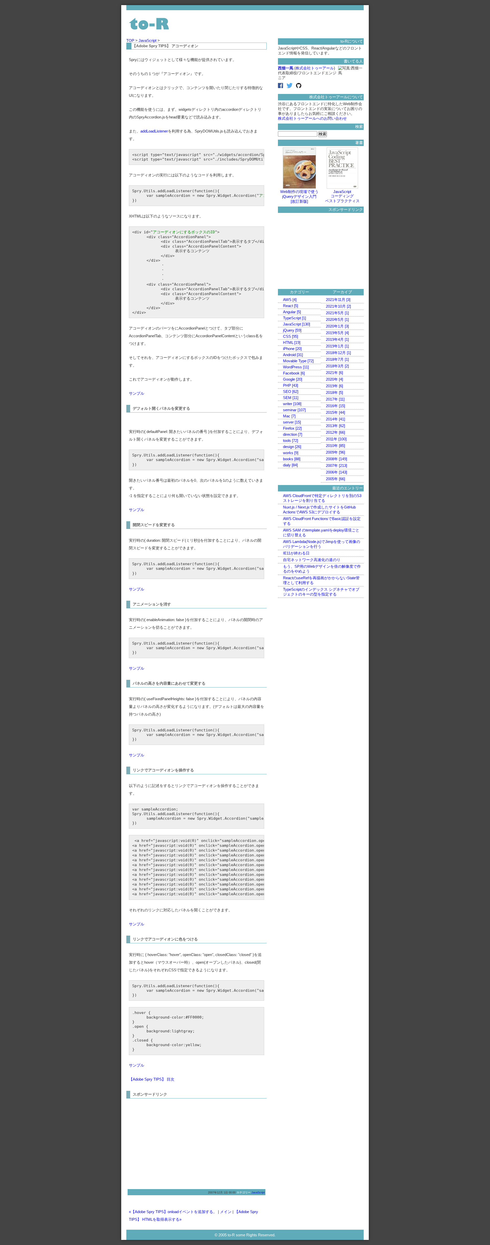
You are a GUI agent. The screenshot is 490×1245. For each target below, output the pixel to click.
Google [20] (292, 379)
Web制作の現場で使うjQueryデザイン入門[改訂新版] (299, 196)
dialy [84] (290, 465)
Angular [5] (292, 312)
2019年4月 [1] (337, 339)
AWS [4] (290, 299)
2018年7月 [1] (337, 359)
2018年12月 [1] (338, 352)
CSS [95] (290, 336)
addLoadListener (154, 131)
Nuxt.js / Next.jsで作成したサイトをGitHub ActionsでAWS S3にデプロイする (319, 509)
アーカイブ (342, 292)
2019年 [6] (334, 386)
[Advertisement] (172, 1142)
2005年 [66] (335, 479)
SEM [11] (290, 397)
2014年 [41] (335, 419)
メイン (225, 1212)
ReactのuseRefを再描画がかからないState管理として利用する (321, 580)
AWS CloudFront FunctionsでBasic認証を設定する (322, 521)
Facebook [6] (294, 373)
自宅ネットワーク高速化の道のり (311, 560)
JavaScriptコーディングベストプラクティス (342, 196)
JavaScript (148, 40)
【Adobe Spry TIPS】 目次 (151, 1079)
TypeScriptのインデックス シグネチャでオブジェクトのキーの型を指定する (321, 591)
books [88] (291, 459)
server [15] (292, 422)
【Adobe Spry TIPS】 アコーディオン (165, 46)
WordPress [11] (296, 367)
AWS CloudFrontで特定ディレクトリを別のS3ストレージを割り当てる (322, 498)
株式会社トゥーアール (315, 68)
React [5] (290, 306)
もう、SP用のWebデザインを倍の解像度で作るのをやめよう (322, 568)
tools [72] (290, 440)
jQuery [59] (292, 330)
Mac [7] (289, 416)
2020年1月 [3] (337, 326)
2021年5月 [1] (337, 313)
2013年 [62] (335, 426)
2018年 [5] (334, 392)
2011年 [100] (336, 439)
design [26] (292, 446)
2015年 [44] (335, 412)
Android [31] (293, 355)
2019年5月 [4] (337, 333)
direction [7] (292, 434)
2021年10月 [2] (338, 306)
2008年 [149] (336, 459)
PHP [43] (290, 385)
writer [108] (292, 404)
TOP (130, 40)
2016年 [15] (335, 406)
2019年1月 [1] (337, 346)
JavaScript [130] (296, 324)
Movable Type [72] (298, 361)
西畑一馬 (285, 68)
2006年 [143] (336, 472)
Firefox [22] (292, 428)
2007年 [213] (336, 465)
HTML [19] (291, 342)
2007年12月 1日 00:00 (222, 1192)
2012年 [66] (335, 432)
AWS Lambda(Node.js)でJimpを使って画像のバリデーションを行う (321, 544)
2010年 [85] (335, 445)
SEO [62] (290, 391)
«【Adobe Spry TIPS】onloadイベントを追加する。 (173, 1212)
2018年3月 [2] (337, 366)
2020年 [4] (334, 379)
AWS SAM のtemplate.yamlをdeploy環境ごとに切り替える (321, 532)
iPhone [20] (292, 348)
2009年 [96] (335, 452)
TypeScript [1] (294, 318)
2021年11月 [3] (338, 299)
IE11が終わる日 (296, 553)
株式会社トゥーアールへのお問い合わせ (312, 118)
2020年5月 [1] (337, 319)
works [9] (290, 453)
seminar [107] (294, 410)
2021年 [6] (334, 372)
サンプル (136, 393)
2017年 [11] (335, 399)
